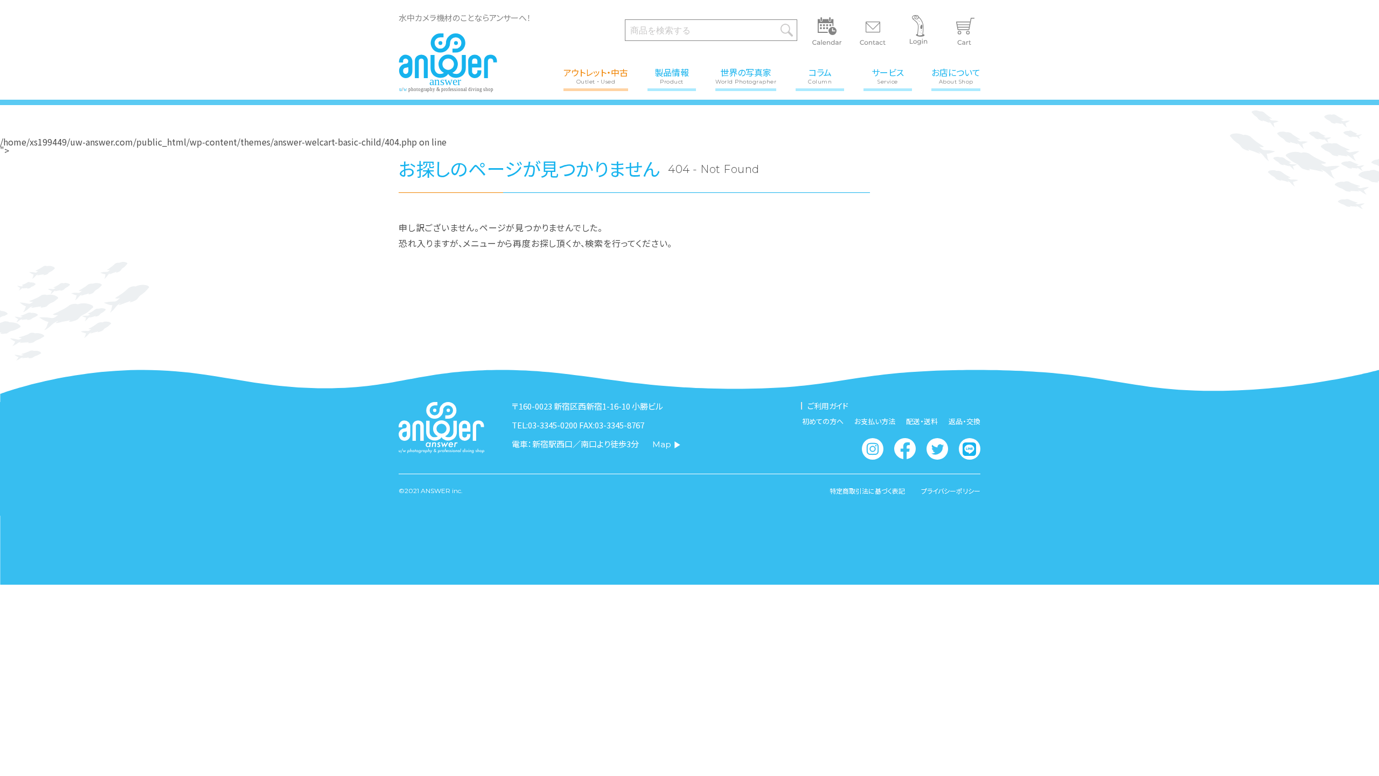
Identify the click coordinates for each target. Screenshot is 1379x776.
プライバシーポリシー (950, 491)
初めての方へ (823, 421)
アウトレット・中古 (595, 75)
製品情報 (671, 75)
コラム (820, 75)
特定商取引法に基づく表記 (867, 491)
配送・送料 (922, 421)
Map (661, 444)
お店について (955, 75)
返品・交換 (964, 421)
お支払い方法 (874, 421)
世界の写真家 (745, 75)
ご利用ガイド (827, 405)
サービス (888, 75)
